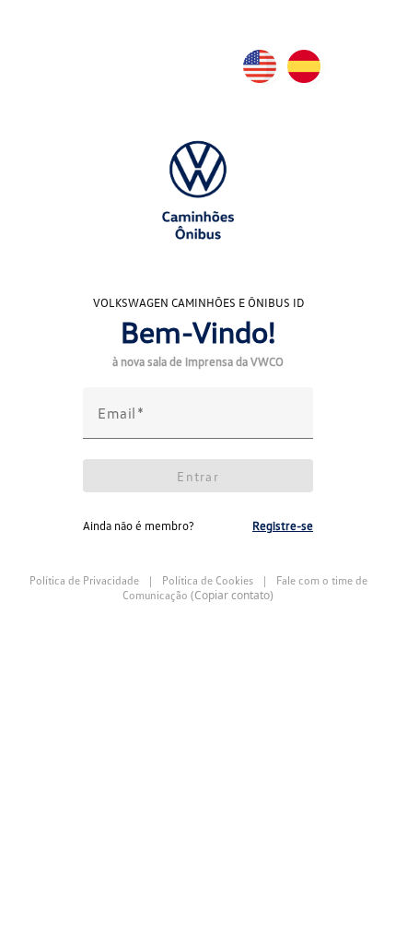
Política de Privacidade (85, 580)
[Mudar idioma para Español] (309, 66)
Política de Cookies (207, 580)
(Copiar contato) (232, 595)
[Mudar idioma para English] (265, 66)
